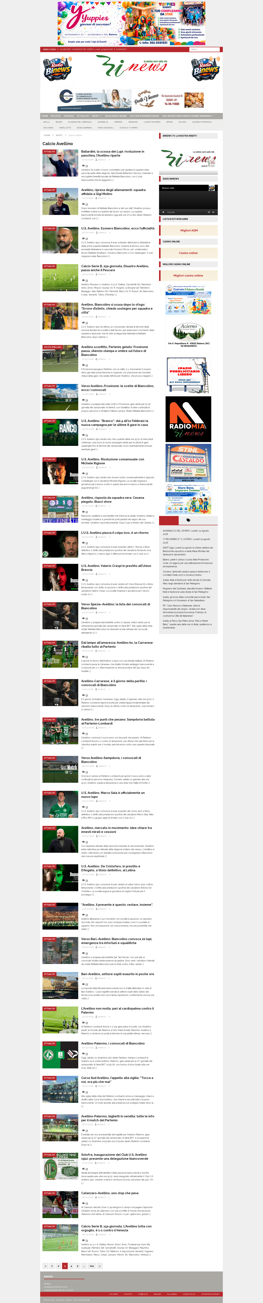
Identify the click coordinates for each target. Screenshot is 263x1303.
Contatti (128, 1294)
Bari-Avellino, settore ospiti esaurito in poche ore (117, 974)
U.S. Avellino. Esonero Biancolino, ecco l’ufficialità (117, 228)
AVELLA (46, 122)
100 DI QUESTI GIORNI (116, 116)
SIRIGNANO (133, 122)
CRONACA (69, 116)
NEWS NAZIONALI (105, 128)
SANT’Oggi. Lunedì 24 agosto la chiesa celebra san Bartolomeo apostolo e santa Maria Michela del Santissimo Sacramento (188, 551)
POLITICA (56, 116)
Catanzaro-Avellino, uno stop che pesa (110, 1193)
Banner (157, 1294)
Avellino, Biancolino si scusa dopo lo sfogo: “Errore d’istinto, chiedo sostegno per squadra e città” (117, 308)
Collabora (172, 1294)
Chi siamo (113, 1294)
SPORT (95, 116)
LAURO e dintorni (152, 122)
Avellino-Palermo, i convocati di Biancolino (113, 1043)
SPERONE (118, 122)
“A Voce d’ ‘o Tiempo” (128, 128)
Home (45, 116)
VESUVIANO (48, 128)
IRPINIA (170, 122)
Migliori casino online (189, 275)
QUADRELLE (103, 122)
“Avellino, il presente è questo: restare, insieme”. (117, 905)
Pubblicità (143, 1294)
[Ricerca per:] (204, 49)
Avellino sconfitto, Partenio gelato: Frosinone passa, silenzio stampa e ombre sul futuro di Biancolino (114, 351)
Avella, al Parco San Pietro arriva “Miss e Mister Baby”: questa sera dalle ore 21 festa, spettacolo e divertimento (187, 624)
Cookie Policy (189, 1294)
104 (92, 1266)
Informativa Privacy (211, 1294)
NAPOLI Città (65, 128)
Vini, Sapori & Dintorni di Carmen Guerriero (186, 116)
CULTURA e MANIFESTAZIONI (144, 116)
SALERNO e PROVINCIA (202, 122)
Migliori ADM (189, 230)
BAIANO (59, 122)
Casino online (189, 253)
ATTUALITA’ (83, 116)
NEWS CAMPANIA (84, 128)
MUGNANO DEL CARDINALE (79, 122)
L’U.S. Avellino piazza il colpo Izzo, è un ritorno (115, 533)
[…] (112, 180)
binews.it (102, 160)
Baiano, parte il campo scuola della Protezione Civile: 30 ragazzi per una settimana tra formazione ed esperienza (187, 563)
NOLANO (182, 122)
